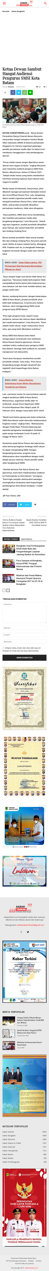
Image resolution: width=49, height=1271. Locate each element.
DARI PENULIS (26, 539)
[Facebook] (12, 92)
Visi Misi (38, 1261)
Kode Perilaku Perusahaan (24, 1263)
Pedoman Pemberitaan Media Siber (23, 1258)
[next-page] (8, 590)
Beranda (6, 11)
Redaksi (11, 87)
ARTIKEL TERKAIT (11, 539)
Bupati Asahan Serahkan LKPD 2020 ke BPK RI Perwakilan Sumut (36, 522)
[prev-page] (4, 590)
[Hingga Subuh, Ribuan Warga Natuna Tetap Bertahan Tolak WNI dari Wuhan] (9, 1020)
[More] (35, 504)
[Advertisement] (24, 40)
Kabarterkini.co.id (31, 1268)
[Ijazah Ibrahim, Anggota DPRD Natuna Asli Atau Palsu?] (9, 1033)
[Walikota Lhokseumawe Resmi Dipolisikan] (9, 1045)
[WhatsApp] (24, 92)
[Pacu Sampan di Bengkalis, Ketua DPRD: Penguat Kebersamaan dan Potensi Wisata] (9, 563)
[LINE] (30, 92)
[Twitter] (18, 92)
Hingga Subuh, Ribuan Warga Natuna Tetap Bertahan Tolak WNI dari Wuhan (30, 1020)
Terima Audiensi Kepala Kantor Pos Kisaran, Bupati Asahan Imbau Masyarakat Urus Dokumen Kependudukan (13, 525)
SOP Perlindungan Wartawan (16, 1261)
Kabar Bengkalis (18, 11)
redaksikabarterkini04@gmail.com (30, 925)
